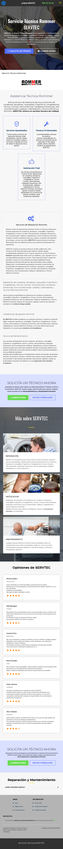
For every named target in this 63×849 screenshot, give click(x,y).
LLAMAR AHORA (48, 51)
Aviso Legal (38, 803)
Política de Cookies (40, 810)
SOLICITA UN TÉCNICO (20, 51)
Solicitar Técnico (19, 810)
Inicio (16, 803)
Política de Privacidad (41, 806)
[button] (31, 787)
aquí (55, 820)
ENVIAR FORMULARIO (43, 397)
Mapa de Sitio (19, 806)
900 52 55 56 (48, 3)
